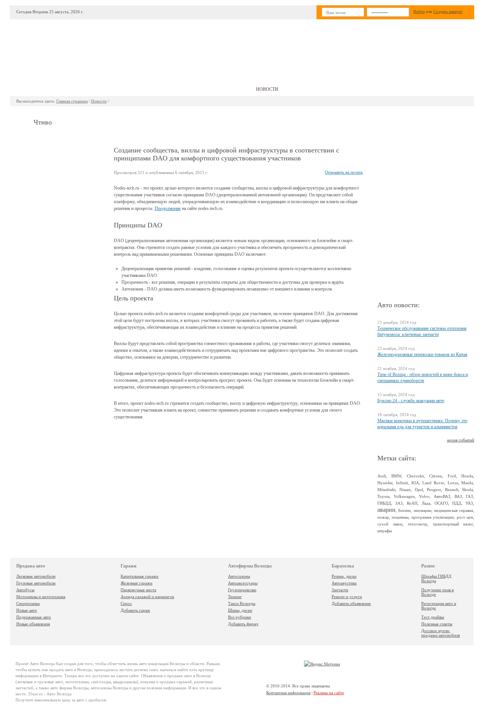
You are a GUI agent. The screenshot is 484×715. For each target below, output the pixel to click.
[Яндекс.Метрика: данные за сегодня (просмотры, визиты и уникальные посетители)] (322, 664)
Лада (426, 503)
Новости (99, 101)
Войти (419, 11)
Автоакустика (344, 583)
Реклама (366, 89)
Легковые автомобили (36, 576)
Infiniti (402, 482)
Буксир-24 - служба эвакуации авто (410, 400)
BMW (396, 476)
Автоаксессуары (243, 583)
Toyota (383, 496)
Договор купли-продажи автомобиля (440, 632)
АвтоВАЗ (442, 496)
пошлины (400, 517)
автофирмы (177, 89)
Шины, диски (240, 610)
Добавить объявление (351, 603)
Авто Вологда (42, 663)
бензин (404, 510)
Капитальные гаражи (139, 576)
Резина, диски (344, 576)
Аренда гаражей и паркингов (147, 596)
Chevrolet (415, 476)
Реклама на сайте (328, 692)
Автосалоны (239, 576)
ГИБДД (384, 503)
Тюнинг (235, 596)
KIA (415, 482)
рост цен (465, 517)
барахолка (224, 89)
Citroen (435, 476)
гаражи (134, 89)
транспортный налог (453, 524)
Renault (451, 489)
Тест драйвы (432, 617)
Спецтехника (28, 603)
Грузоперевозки (242, 590)
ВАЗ (458, 496)
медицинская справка (453, 510)
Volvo (424, 496)
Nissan (405, 489)
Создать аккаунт (447, 11)
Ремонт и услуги (347, 596)
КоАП (412, 503)
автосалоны (90, 89)
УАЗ (469, 503)
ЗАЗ (399, 503)
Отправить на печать (344, 172)
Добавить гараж (135, 610)
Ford (452, 476)
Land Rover (433, 482)
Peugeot (434, 489)
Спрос (126, 603)
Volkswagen (404, 496)
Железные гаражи (136, 583)
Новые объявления (33, 624)
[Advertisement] (298, 48)
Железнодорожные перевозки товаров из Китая (422, 354)
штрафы (384, 530)
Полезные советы (436, 624)
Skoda (467, 489)
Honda (467, 476)
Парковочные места (138, 590)
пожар (383, 517)
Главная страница (72, 101)
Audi (381, 476)
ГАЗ (469, 496)
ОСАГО (441, 503)
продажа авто (37, 89)
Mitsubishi (386, 489)
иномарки (422, 510)
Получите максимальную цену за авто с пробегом (61, 700)
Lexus (453, 482)
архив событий (460, 440)
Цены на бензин (317, 89)
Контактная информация (288, 692)
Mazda (467, 482)
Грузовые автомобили (36, 583)
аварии (386, 510)
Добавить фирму (243, 624)
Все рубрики (239, 617)
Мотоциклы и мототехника (40, 596)
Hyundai (384, 482)
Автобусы (25, 590)
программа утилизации (432, 517)
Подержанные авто (33, 617)
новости (267, 89)
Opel (419, 489)
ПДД (456, 503)
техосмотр (417, 524)
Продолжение (168, 208)
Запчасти (340, 590)
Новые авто (26, 610)
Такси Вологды (241, 603)
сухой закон (389, 524)
